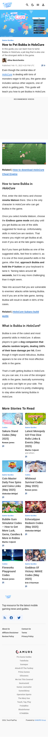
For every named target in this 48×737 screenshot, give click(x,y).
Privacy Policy (27, 636)
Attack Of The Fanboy (24, 668)
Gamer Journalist (24, 687)
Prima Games (24, 672)
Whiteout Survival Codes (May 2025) (34, 482)
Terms (24, 633)
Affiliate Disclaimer (10, 633)
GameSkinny (24, 691)
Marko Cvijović (32, 450)
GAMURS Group (40, 720)
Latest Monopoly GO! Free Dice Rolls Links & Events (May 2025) (35, 439)
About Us (6, 629)
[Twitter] (19, 617)
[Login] (43, 5)
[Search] (27, 5)
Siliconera (24, 676)
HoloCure (7, 74)
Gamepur (24, 664)
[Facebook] (12, 617)
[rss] (4, 617)
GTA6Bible (24, 713)
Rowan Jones (8, 442)
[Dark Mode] (32, 5)
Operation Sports (24, 694)
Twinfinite (24, 661)
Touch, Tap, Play (24, 702)
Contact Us (26, 629)
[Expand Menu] (38, 5)
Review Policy (8, 636)
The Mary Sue (24, 698)
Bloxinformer (24, 709)
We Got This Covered (24, 679)
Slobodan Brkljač (10, 493)
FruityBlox (24, 706)
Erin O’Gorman (32, 582)
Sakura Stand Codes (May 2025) (10, 435)
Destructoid (24, 683)
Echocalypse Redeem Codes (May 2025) (34, 523)
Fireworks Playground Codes (9, 571)
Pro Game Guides (24, 657)
